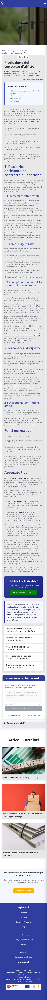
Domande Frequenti (23, 922)
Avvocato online (25, 607)
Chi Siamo (23, 917)
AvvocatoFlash (15, 101)
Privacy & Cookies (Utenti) (23, 939)
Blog (12, 50)
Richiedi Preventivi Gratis (23, 592)
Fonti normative (15, 99)
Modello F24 (34, 312)
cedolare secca (29, 300)
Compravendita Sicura (23, 957)
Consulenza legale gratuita (27, 609)
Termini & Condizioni (23, 935)
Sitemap (23, 944)
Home (4, 50)
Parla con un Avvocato (22, 709)
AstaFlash (23, 952)
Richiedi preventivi (23, 890)
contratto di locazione (24, 116)
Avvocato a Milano (14, 612)
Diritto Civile (22, 50)
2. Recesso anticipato (17, 96)
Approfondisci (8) (16, 723)
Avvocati (23, 913)
